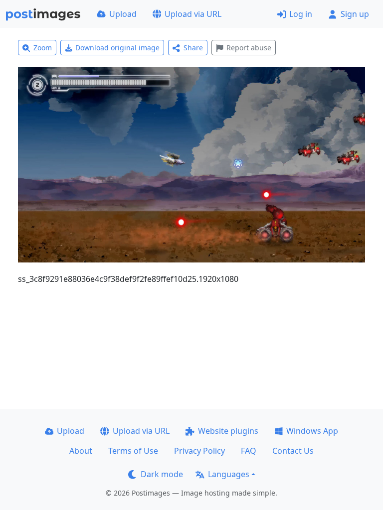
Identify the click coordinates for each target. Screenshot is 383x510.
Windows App (312, 430)
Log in (300, 13)
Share (193, 47)
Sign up (355, 13)
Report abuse (248, 47)
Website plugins (228, 430)
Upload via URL (193, 13)
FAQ (248, 450)
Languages (228, 474)
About (80, 450)
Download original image (117, 47)
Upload (123, 13)
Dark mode (162, 474)
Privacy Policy (199, 450)
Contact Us (293, 450)
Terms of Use (133, 450)
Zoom (42, 47)
